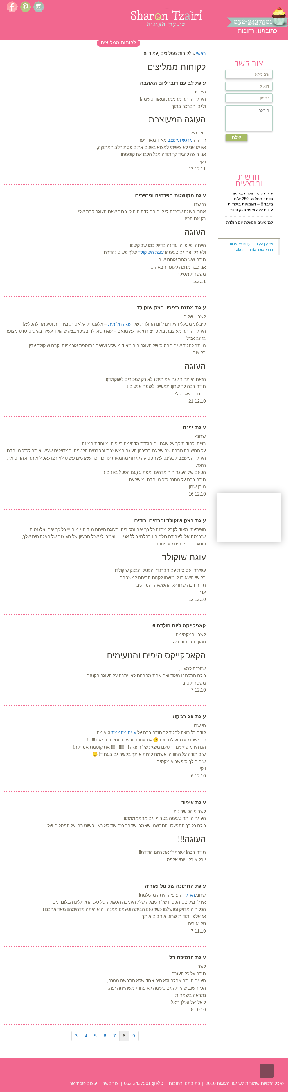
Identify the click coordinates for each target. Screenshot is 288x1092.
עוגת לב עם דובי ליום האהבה (173, 83)
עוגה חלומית (119, 324)
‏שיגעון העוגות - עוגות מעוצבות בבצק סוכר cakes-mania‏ (251, 246)
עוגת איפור (193, 802)
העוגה (189, 895)
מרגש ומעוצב (180, 140)
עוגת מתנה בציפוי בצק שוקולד (171, 308)
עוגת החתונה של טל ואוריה (175, 886)
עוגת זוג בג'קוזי (188, 716)
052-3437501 (137, 1083)
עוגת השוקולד (151, 252)
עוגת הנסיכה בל (187, 957)
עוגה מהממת (123, 732)
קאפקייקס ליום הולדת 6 (179, 626)
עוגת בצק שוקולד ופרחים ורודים (170, 520)
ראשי (201, 53)
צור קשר (110, 1083)
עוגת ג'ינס (194, 427)
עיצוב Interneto (82, 1083)
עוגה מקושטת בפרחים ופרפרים (170, 195)
